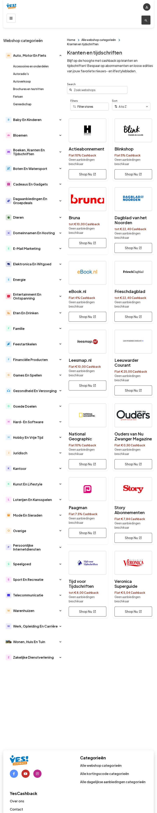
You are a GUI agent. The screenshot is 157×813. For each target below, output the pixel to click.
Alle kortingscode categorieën (104, 773)
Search (71, 84)
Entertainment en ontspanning (27, 296)
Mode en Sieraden (27, 515)
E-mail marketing (26, 248)
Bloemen (20, 135)
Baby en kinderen (27, 120)
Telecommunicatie (28, 595)
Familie (19, 328)
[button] (60, 55)
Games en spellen (27, 375)
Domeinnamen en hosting (34, 233)
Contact (16, 809)
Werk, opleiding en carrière (35, 626)
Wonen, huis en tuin (29, 642)
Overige (19, 531)
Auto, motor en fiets (29, 55)
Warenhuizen (23, 611)
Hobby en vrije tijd (28, 437)
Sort (114, 100)
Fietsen (18, 96)
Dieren (18, 217)
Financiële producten (30, 360)
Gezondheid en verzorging (35, 391)
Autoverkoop (22, 81)
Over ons (17, 801)
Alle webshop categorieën (101, 765)
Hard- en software (28, 422)
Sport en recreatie (28, 579)
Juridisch (20, 453)
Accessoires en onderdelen (31, 66)
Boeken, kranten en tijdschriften (29, 152)
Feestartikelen (25, 344)
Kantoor (19, 468)
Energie (19, 280)
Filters (74, 100)
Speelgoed (22, 564)
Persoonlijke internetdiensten (27, 547)
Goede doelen (25, 406)
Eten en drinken (25, 313)
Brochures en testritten (28, 89)
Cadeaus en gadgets (30, 184)
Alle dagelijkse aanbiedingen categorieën (113, 782)
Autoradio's (21, 74)
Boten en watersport (30, 169)
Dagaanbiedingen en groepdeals (30, 201)
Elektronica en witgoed (32, 264)
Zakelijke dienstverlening (33, 657)
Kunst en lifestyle (27, 484)
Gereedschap (22, 104)
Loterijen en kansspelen (32, 500)
